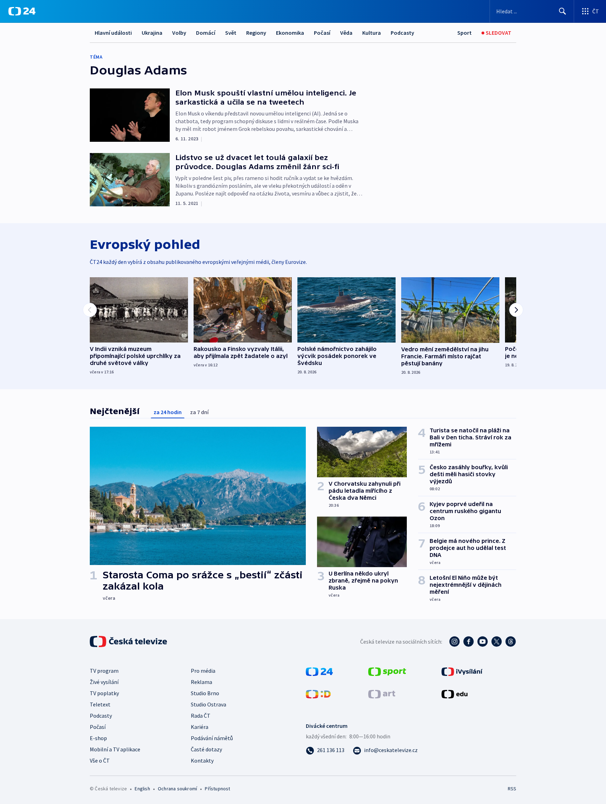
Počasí (322, 32)
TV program (104, 670)
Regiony (256, 32)
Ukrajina (152, 32)
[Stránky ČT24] (319, 671)
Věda (346, 32)
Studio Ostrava (208, 704)
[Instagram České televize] (454, 641)
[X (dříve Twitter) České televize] (496, 641)
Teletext (100, 704)
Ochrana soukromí (177, 788)
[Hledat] (562, 11)
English (142, 788)
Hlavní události (113, 32)
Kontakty (202, 760)
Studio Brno (205, 693)
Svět (230, 32)
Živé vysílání (104, 681)
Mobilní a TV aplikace (115, 749)
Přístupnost (217, 788)
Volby (179, 32)
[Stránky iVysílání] (462, 671)
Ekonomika (290, 32)
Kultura (371, 32)
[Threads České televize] (510, 641)
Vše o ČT (100, 760)
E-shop (98, 738)
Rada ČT (200, 715)
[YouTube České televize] (482, 641)
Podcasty (402, 32)
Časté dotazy (206, 749)
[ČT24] (21, 11)
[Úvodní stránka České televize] (129, 641)
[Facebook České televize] (468, 641)
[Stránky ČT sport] (387, 671)
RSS (512, 788)
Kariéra (199, 726)
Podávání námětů (212, 738)
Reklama (201, 681)
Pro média (203, 670)
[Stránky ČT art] (381, 693)
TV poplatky (104, 693)
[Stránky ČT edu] (454, 693)
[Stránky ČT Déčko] (318, 693)
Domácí (205, 32)
